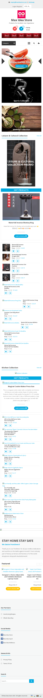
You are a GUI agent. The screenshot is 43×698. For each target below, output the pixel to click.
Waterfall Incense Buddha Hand (20, 275)
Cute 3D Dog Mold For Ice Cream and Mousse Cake (12, 446)
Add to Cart (19, 66)
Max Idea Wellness (9, 643)
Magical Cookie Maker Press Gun (21, 386)
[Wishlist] (15, 29)
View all (39, 136)
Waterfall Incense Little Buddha (12, 287)
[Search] (31, 681)
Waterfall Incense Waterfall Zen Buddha (11, 346)
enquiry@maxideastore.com (19, 2)
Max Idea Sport (8, 639)
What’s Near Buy (8, 618)
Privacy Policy (7, 660)
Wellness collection (21, 129)
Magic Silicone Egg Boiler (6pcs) (12, 470)
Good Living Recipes (9, 614)
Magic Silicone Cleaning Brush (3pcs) (11, 458)
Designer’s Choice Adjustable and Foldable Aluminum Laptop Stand (13, 577)
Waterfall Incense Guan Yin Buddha (12, 333)
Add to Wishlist (20, 236)
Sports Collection (21, 101)
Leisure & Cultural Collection (15, 136)
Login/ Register (17, 6)
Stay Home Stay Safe (17, 541)
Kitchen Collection (10, 367)
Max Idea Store (21, 20)
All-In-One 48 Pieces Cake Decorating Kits (12, 420)
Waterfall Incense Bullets (29, 322)
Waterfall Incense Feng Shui (30, 301)
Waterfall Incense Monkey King (21, 223)
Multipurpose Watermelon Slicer (10, 516)
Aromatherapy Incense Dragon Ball (19, 255)
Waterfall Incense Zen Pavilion (19, 265)
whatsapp (31, 2)
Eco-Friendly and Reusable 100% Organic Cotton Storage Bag (11, 489)
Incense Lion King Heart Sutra (12, 313)
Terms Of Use (7, 663)
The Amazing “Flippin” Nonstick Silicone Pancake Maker (11, 432)
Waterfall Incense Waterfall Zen (17, 245)
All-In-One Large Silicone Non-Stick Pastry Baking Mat (12, 503)
